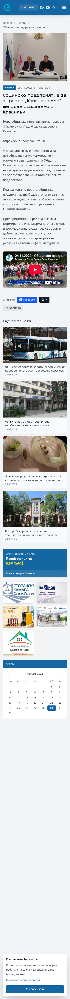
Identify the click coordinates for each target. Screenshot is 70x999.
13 (35, 697)
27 (35, 708)
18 (18, 702)
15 (51, 697)
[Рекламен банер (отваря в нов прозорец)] (18, 592)
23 (60, 702)
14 (43, 697)
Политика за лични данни (23, 980)
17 (10, 702)
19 (26, 702)
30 (60, 708)
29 (51, 708)
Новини (22, 22)
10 (10, 697)
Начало (8, 22)
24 (10, 708)
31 (10, 713)
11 (18, 697)
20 (35, 702)
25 (18, 708)
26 (26, 708)
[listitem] (28, 7)
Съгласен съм (35, 989)
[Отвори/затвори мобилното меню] (64, 7)
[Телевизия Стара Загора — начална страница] (8, 7)
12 (26, 697)
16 (60, 697)
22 (51, 702)
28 (43, 708)
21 (43, 702)
